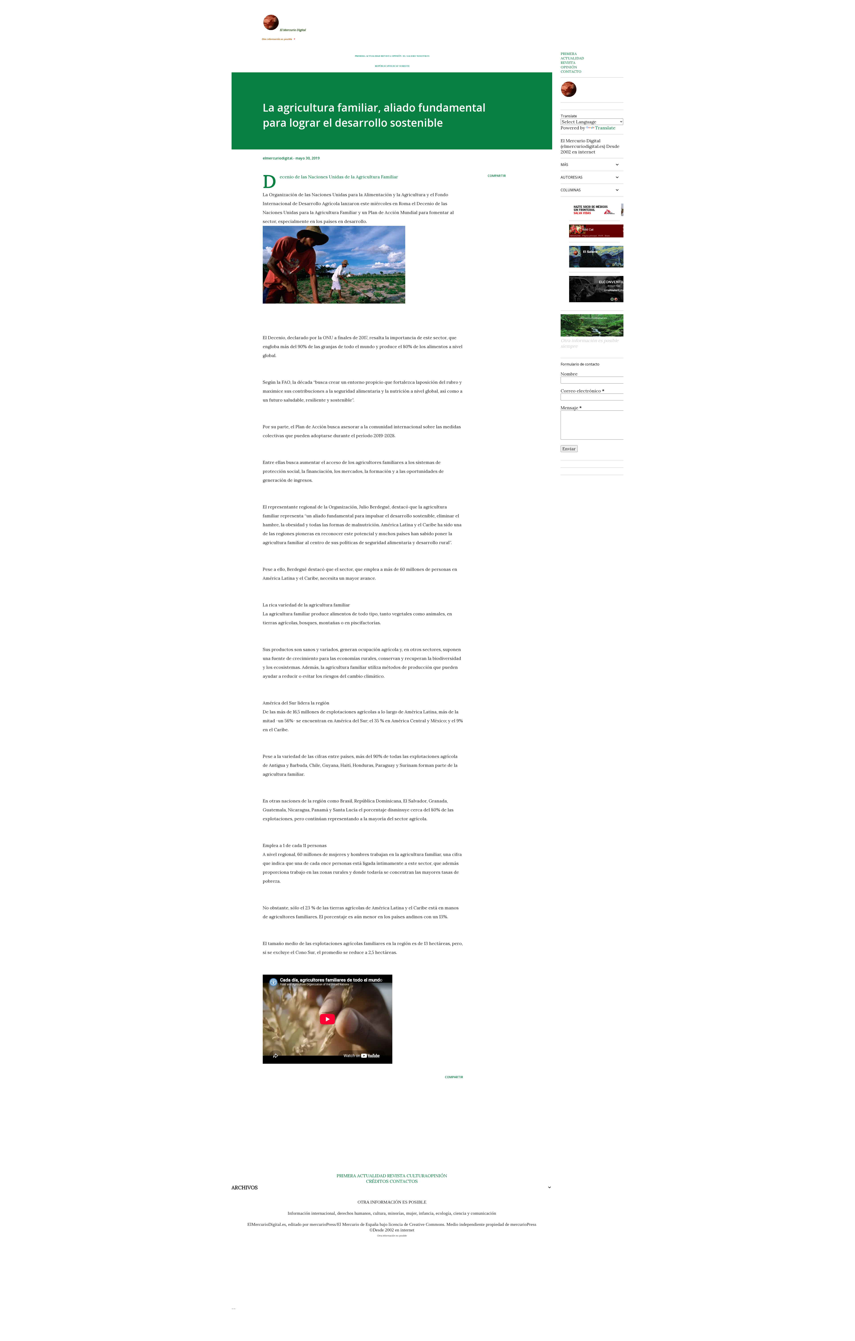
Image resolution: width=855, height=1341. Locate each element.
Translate (605, 128)
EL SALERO (409, 55)
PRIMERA (360, 55)
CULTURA (417, 1175)
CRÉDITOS (377, 1181)
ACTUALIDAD (373, 55)
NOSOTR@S (423, 55)
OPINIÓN (396, 55)
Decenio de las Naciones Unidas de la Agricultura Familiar (339, 177)
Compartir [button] (497, 175)
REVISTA (386, 55)
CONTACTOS (403, 1181)
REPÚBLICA (381, 65)
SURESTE (404, 65)
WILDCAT (393, 65)
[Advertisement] (356, 1117)
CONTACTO (571, 71)
